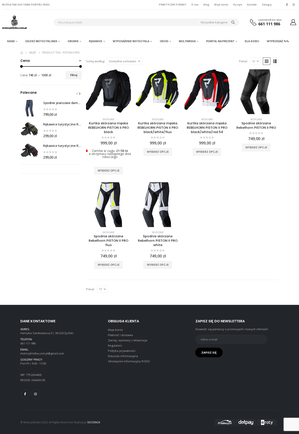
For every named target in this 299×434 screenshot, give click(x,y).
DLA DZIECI (252, 41)
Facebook (25, 394)
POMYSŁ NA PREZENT (220, 41)
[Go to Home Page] (21, 52)
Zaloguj (267, 4)
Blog (206, 4)
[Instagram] (294, 4)
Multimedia (187, 41)
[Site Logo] (26, 22)
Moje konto (221, 4)
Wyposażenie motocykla (131, 41)
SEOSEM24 (93, 422)
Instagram (35, 394)
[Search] (233, 22)
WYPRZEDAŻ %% (278, 41)
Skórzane (108, 119)
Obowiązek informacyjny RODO (129, 361)
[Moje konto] (293, 22)
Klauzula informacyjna (123, 356)
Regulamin (115, 345)
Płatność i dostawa (120, 335)
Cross (164, 41)
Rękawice (95, 41)
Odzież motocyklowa (41, 41)
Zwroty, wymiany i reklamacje (127, 340)
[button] (266, 61)
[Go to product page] (29, 108)
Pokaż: (243, 61)
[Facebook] (287, 4)
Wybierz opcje (109, 170)
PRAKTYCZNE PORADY (172, 4)
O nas (195, 4)
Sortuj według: (95, 61)
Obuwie (73, 41)
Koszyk (237, 4)
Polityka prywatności (121, 351)
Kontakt (252, 4)
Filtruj (73, 75)
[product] (108, 91)
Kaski (11, 41)
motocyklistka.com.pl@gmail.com (42, 353)
